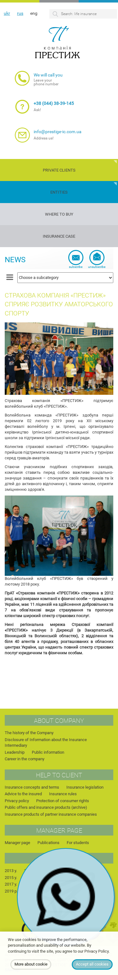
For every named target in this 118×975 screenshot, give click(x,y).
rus (20, 13)
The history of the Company (29, 732)
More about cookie (31, 964)
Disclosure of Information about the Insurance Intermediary (46, 742)
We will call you (48, 74)
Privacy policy (17, 800)
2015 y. (11, 877)
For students (78, 842)
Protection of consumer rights (62, 800)
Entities (59, 192)
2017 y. (11, 884)
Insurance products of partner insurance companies (51, 814)
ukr (7, 13)
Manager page (17, 842)
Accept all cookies (92, 964)
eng (33, 13)
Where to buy (59, 214)
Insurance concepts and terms (32, 787)
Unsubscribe (96, 267)
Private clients (59, 170)
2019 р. (11, 891)
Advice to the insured (23, 793)
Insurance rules (63, 793)
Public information (48, 752)
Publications (48, 842)
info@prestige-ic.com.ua (57, 131)
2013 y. (11, 870)
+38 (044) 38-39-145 (54, 103)
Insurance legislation (85, 787)
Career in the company (24, 759)
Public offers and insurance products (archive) (46, 807)
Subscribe (75, 267)
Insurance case (59, 236)
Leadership (15, 752)
